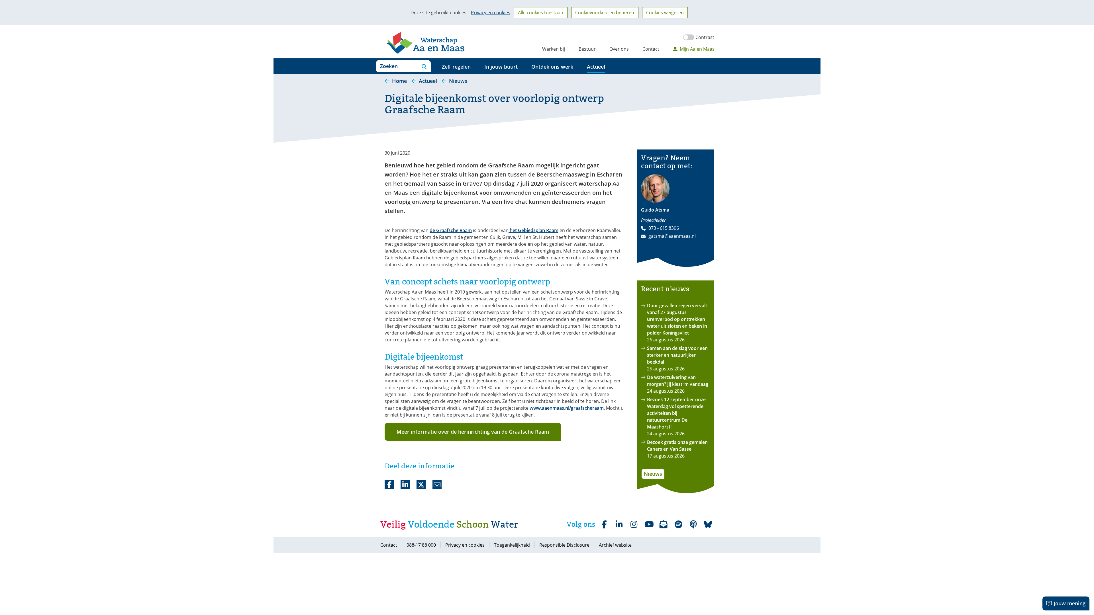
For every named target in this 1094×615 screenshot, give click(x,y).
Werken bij (553, 49)
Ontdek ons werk (552, 66)
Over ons (619, 49)
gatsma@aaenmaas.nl (672, 236)
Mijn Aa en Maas (697, 49)
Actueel (596, 66)
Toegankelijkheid (512, 545)
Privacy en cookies (490, 12)
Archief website (615, 545)
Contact (650, 49)
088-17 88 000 (421, 545)
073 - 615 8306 (663, 228)
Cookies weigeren (665, 12)
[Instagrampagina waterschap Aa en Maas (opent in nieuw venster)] (634, 524)
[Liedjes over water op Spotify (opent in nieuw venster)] (678, 524)
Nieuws (653, 473)
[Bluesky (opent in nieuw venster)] (708, 524)
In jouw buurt (501, 66)
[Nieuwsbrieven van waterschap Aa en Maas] (663, 524)
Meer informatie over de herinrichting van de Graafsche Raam (473, 431)
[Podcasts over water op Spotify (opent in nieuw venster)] (693, 524)
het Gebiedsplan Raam (533, 230)
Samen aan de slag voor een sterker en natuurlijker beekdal (677, 355)
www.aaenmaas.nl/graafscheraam (567, 408)
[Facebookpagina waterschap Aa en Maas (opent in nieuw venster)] (604, 524)
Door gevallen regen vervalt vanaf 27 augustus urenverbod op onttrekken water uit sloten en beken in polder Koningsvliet (677, 319)
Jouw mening (1069, 603)
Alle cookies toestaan (540, 12)
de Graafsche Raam (451, 230)
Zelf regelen (456, 66)
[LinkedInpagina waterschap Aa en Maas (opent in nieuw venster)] (619, 524)
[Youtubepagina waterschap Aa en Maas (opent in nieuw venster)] (648, 524)
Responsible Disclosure (564, 545)
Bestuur (587, 49)
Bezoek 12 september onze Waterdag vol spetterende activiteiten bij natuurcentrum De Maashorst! (676, 413)
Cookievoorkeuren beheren (604, 12)
